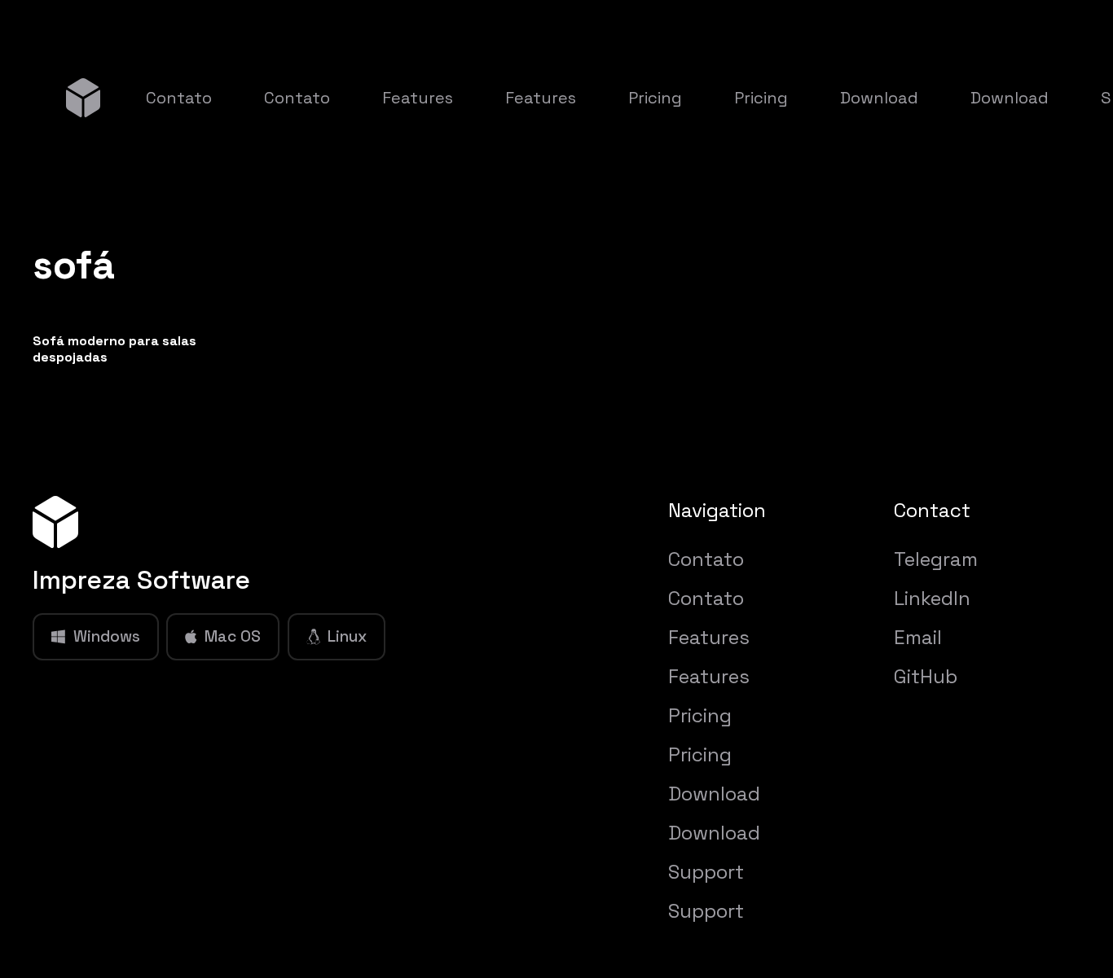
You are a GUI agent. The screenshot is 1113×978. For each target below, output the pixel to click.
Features (709, 637)
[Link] (83, 97)
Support (706, 871)
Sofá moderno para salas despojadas (114, 349)
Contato (706, 559)
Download (714, 793)
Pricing (700, 715)
